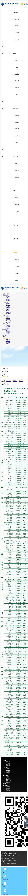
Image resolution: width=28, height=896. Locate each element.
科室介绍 (15, 156)
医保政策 (17, 129)
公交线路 (17, 266)
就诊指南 (15, 108)
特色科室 (15, 225)
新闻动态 (17, 60)
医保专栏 (17, 142)
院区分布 (17, 273)
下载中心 (17, 94)
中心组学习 (8, 313)
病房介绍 (17, 177)
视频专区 (17, 87)
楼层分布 (17, 122)
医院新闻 (15, 53)
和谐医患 (17, 74)
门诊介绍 (17, 163)
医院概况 (15, 12)
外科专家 (17, 204)
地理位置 (17, 259)
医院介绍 (17, 19)
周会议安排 (8, 312)
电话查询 (17, 280)
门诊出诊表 (16, 135)
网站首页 (8, 381)
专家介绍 (15, 190)
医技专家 (17, 211)
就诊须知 (17, 115)
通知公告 (17, 67)
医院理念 (17, 26)
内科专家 (17, 197)
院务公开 (17, 80)
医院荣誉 (17, 32)
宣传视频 (17, 39)
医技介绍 (17, 170)
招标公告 (15, 239)
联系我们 (15, 252)
